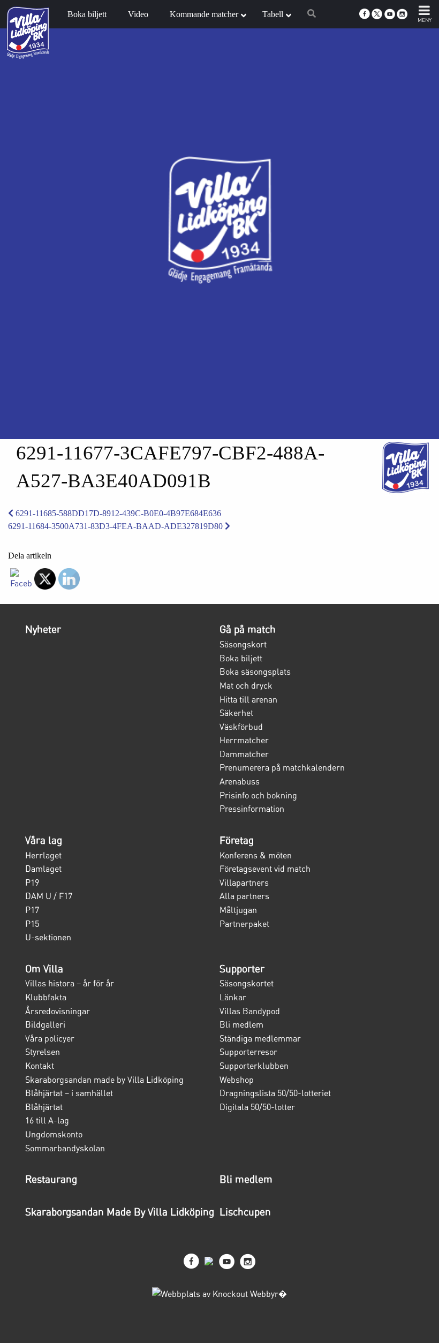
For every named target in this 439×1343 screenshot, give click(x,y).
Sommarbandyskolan (65, 1148)
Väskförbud (241, 726)
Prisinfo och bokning (258, 795)
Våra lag (43, 840)
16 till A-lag (47, 1120)
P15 (32, 923)
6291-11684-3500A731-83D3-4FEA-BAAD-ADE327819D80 (116, 526)
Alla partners (244, 896)
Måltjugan (238, 909)
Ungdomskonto (53, 1134)
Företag (237, 840)
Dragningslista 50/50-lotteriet (275, 1093)
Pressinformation (252, 808)
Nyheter (43, 629)
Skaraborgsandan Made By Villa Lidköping (119, 1211)
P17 (32, 909)
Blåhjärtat (44, 1106)
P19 (32, 882)
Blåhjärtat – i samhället (69, 1093)
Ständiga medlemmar (260, 1038)
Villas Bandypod (250, 1011)
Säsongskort (243, 644)
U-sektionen (48, 937)
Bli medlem (241, 1024)
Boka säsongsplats (255, 671)
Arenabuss (240, 781)
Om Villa (44, 968)
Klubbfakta (45, 997)
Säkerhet (236, 712)
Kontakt (39, 1065)
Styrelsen (42, 1051)
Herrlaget (43, 855)
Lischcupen (245, 1211)
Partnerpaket (244, 923)
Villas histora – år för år (69, 983)
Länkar (233, 997)
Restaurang (51, 1179)
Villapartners (244, 882)
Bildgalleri (45, 1024)
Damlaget (43, 868)
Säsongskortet (247, 983)
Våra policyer (49, 1038)
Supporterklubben (254, 1065)
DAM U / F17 (48, 896)
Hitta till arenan (248, 699)
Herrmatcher (244, 740)
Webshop (237, 1079)
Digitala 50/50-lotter (257, 1106)
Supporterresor (248, 1051)
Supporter (242, 968)
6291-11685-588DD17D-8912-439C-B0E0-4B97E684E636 (117, 513)
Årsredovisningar (57, 1011)
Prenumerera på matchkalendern (282, 767)
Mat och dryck (246, 685)
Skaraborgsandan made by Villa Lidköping (104, 1079)
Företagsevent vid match (265, 868)
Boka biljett (241, 658)
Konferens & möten (256, 855)
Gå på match (248, 629)
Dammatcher (244, 754)
